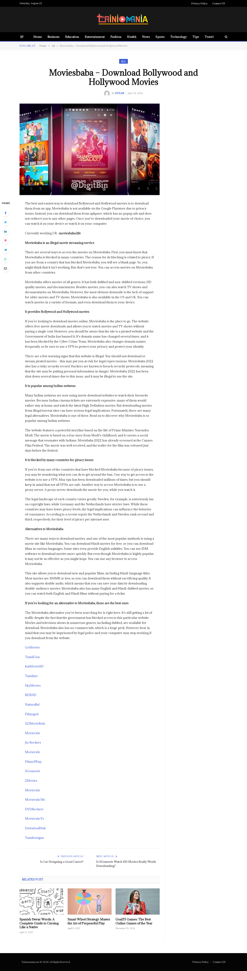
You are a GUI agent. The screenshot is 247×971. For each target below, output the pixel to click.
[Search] (225, 37)
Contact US (218, 3)
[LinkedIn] (5, 231)
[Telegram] (5, 249)
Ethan (119, 93)
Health (131, 37)
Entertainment (95, 37)
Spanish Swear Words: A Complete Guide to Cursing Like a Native (39, 923)
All (123, 61)
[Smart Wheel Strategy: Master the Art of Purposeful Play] (90, 901)
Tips (196, 37)
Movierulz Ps (34, 819)
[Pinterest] (5, 240)
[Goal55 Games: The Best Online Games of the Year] (138, 901)
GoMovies (32, 647)
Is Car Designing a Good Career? (61, 861)
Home (37, 37)
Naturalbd (32, 705)
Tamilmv (31, 676)
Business (53, 37)
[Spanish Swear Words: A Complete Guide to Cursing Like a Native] (42, 901)
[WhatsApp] (5, 259)
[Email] (5, 268)
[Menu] (22, 36)
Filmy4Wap (33, 762)
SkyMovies (33, 686)
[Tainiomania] (123, 19)
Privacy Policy (199, 3)
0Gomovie (32, 771)
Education (72, 37)
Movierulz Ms (35, 800)
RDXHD (30, 695)
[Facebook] (5, 213)
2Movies (31, 781)
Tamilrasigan (34, 838)
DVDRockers (34, 809)
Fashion (115, 37)
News (146, 37)
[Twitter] (5, 222)
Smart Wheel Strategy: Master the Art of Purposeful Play (89, 921)
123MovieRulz (35, 723)
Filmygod (31, 714)
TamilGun (32, 657)
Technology (178, 37)
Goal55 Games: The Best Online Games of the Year (134, 921)
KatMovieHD (34, 666)
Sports (160, 37)
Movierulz (32, 733)
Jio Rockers (33, 742)
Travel (209, 37)
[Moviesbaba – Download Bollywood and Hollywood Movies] (90, 149)
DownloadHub (35, 828)
